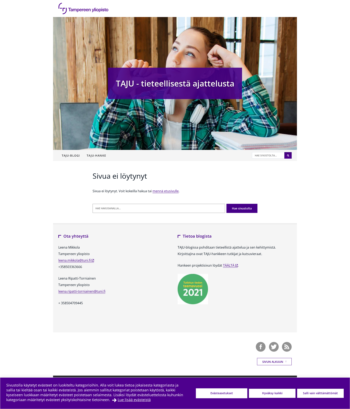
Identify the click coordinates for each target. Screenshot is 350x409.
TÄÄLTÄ (228, 265)
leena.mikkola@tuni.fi (74, 260)
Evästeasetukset (221, 393)
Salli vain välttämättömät (320, 393)
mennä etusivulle (166, 191)
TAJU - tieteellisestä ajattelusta (175, 83)
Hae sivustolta (242, 208)
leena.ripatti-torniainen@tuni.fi (81, 291)
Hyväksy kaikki (272, 393)
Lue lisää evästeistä (134, 399)
